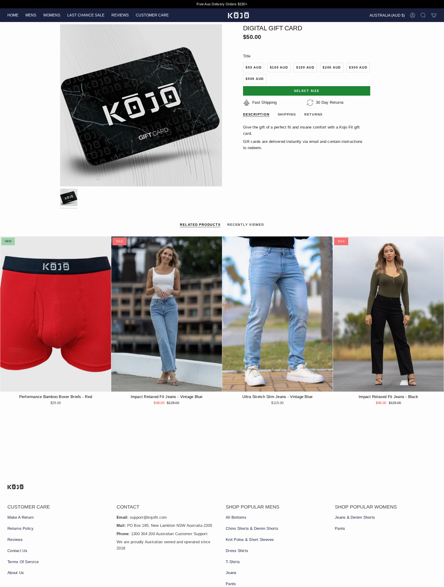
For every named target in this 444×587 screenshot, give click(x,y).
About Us (15, 573)
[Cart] (434, 15)
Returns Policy (20, 528)
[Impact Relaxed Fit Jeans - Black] (388, 314)
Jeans (231, 573)
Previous (60, 105)
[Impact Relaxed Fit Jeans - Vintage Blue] (166, 314)
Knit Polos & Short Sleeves (250, 539)
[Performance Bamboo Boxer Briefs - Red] (55, 314)
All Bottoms (236, 517)
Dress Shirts (237, 551)
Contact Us (17, 551)
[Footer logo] (15, 487)
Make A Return (20, 517)
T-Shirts (233, 562)
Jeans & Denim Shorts (355, 517)
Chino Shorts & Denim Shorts (252, 528)
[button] (31, 15)
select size (306, 91)
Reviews (15, 539)
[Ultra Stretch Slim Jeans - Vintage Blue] (277, 314)
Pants (231, 584)
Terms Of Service (23, 562)
